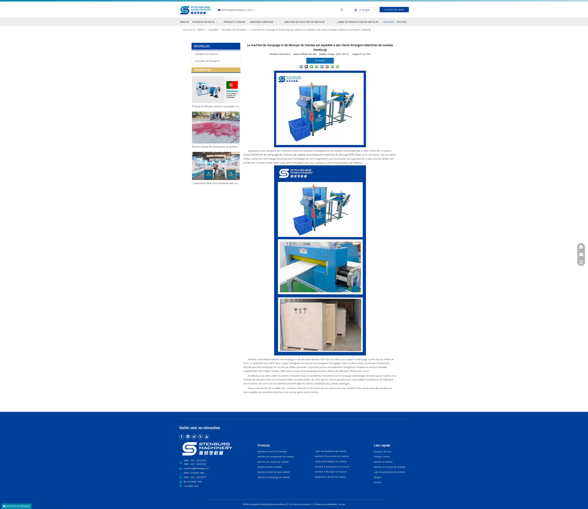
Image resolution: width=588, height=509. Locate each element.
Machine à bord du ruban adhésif (273, 472)
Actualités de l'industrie (206, 54)
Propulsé (365, 54)
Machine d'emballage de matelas (273, 477)
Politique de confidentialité (326, 504)
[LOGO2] (216, 449)
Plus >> (252, 9)
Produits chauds (382, 456)
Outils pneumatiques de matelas (331, 461)
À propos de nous (382, 451)
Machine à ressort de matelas (272, 451)
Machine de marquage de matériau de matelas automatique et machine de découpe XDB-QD (305, 154)
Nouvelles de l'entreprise (207, 60)
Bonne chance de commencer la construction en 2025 (216, 146)
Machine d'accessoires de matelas (332, 456)
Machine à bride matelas (269, 466)
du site (342, 504)
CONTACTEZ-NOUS (394, 9)
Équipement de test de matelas (330, 476)
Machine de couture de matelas (273, 461)
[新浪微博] (194, 436)
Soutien (378, 482)
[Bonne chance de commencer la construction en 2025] (216, 127)
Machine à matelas (383, 461)
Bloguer (378, 477)
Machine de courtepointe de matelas (275, 456)
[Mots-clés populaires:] (341, 9)
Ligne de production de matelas (330, 451)
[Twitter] (200, 436)
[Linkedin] (187, 436)
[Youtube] (206, 436)
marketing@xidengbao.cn (234, 9)
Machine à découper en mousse (331, 471)
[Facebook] (181, 436)
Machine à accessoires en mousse (332, 466)
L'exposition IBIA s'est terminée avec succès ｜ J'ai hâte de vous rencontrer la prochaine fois (216, 183)
